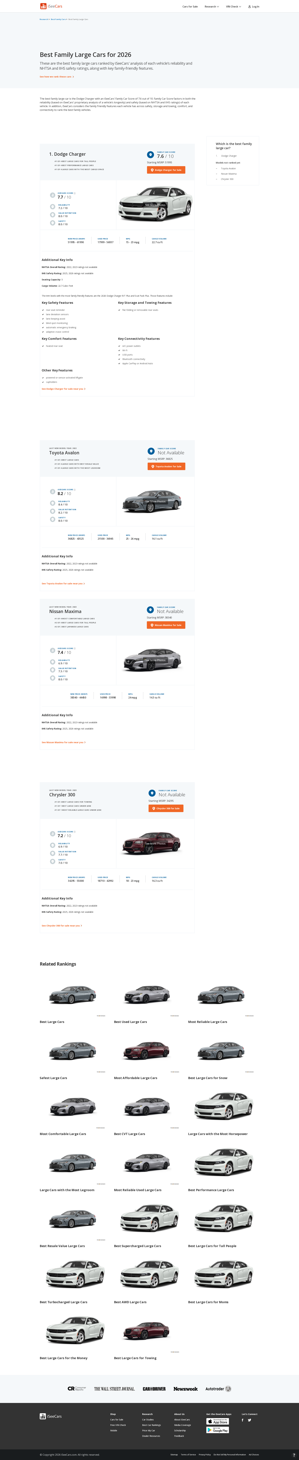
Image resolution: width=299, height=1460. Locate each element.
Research (210, 6)
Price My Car (148, 1430)
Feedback (179, 1435)
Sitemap (174, 1454)
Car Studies (148, 1419)
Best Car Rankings (151, 1425)
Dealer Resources (151, 1435)
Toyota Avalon (64, 453)
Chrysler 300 (227, 179)
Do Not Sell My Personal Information (230, 1454)
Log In (255, 6)
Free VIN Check (118, 1425)
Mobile (113, 1430)
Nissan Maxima (229, 173)
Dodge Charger (229, 155)
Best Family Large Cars (78, 19)
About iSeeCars (182, 1419)
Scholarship (180, 1430)
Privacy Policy (205, 1454)
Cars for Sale (190, 6)
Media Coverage (182, 1425)
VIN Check (232, 6)
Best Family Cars (58, 19)
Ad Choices (254, 1454)
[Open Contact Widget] (294, 1455)
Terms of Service (188, 1454)
